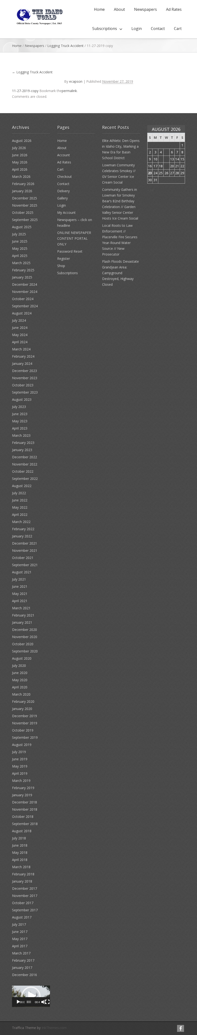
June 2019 (19, 759)
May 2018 (19, 852)
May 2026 (19, 162)
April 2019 (19, 773)
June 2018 (19, 845)
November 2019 (24, 723)
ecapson (75, 81)
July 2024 (19, 320)
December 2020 (24, 629)
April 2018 (19, 859)
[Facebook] (180, 1028)
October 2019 (22, 730)
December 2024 (24, 284)
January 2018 (22, 881)
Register (63, 258)
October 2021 (22, 557)
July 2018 (19, 838)
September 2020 (25, 651)
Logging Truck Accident (65, 45)
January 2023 (22, 450)
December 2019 (24, 716)
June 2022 (19, 500)
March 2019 (21, 780)
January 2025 (22, 277)
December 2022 (24, 457)
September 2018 (25, 823)
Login (136, 28)
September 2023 (25, 392)
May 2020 (19, 680)
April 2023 (19, 428)
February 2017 (23, 960)
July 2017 (19, 924)
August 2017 (21, 917)
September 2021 (25, 565)
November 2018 (24, 809)
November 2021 (24, 550)
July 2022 (19, 493)
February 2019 (23, 787)
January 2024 (22, 363)
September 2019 (25, 737)
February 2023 (23, 442)
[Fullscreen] (47, 1002)
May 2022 (19, 507)
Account (63, 155)
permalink (69, 90)
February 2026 (23, 183)
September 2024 (25, 306)
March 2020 (21, 694)
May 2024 (19, 334)
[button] (31, 996)
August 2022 (21, 485)
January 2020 (22, 708)
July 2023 (19, 406)
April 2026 (19, 169)
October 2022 (22, 471)
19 (166, 166)
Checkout (64, 176)
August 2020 (21, 658)
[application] (31, 996)
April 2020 (19, 687)
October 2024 (22, 299)
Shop (61, 265)
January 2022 (22, 536)
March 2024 (21, 349)
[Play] (18, 1002)
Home (99, 9)
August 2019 (21, 744)
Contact (158, 28)
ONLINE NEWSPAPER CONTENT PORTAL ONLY (74, 238)
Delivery (63, 191)
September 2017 (25, 910)
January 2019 (22, 795)
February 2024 (23, 356)
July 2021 (19, 579)
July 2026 (19, 147)
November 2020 (24, 636)
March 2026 (21, 176)
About (119, 9)
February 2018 (23, 874)
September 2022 (25, 478)
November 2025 (24, 205)
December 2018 (24, 802)
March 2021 (21, 608)
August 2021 (21, 572)
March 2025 (21, 263)
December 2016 (24, 974)
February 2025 (23, 270)
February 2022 (23, 529)
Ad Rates (174, 9)
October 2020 (22, 644)
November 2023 (24, 378)
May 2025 (19, 248)
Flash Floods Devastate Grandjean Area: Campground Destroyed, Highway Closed (120, 273)
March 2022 (21, 521)
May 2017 (19, 938)
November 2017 (24, 895)
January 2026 (22, 191)
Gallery (62, 198)
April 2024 (19, 342)
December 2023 (24, 370)
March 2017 (21, 953)
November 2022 (24, 464)
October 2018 (22, 816)
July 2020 (19, 665)
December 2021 (24, 543)
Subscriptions (104, 28)
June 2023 (19, 414)
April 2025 (19, 255)
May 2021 (19, 593)
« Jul (150, 190)
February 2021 (23, 615)
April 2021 (19, 601)
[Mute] (43, 1002)
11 (161, 159)
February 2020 (23, 701)
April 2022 (19, 514)
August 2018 (21, 831)
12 (166, 159)
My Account (66, 212)
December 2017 (24, 888)
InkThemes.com (54, 1027)
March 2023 (21, 435)
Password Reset (69, 251)
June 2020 (19, 672)
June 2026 (19, 155)
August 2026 (21, 140)
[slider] (29, 1002)
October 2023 (22, 385)
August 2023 (21, 399)
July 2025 (19, 234)
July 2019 (19, 752)
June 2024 (19, 327)
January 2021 (22, 622)
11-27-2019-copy (25, 90)
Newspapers (145, 9)
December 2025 (24, 198)
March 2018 (21, 867)
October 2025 (22, 212)
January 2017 (22, 967)
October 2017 (22, 903)
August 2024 (21, 313)
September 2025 (25, 219)
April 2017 (19, 946)
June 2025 (19, 241)
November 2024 (24, 291)
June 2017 (19, 931)
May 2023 (19, 421)
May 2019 (19, 766)
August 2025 (21, 227)
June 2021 (19, 586)
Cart (178, 28)
